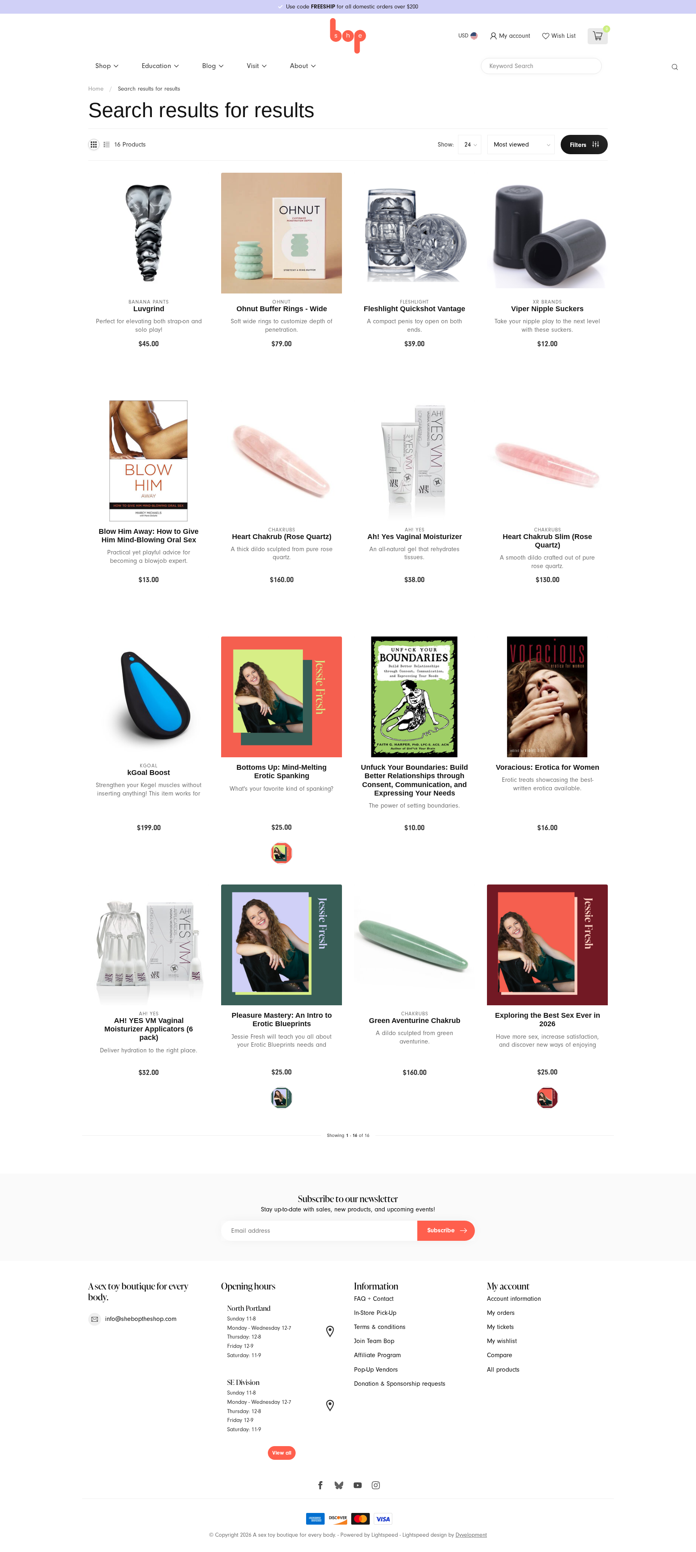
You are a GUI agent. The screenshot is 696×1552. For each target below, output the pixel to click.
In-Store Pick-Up (375, 1312)
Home (96, 88)
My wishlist (502, 1341)
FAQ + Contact (374, 1298)
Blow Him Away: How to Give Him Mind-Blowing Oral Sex (149, 535)
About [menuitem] (299, 66)
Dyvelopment (471, 1534)
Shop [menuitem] (103, 66)
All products (503, 1369)
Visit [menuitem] (253, 66)
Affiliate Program (377, 1355)
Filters (579, 145)
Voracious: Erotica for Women (547, 767)
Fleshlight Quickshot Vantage (414, 309)
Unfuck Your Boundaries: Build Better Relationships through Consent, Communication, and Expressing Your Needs (414, 780)
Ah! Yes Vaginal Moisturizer (414, 537)
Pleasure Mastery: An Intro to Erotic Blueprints (282, 1019)
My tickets (500, 1327)
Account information (514, 1298)
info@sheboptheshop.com (140, 1319)
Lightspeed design (424, 1534)
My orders (501, 1312)
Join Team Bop (374, 1341)
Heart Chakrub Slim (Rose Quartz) (547, 541)
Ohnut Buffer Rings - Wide (281, 309)
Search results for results (149, 88)
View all (281, 1453)
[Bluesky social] (339, 1485)
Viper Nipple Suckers (547, 309)
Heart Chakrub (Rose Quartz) (281, 537)
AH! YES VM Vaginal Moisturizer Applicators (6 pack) (148, 1029)
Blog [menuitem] (209, 66)
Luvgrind (148, 309)
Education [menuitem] (156, 66)
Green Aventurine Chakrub (414, 1021)
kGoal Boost (148, 773)
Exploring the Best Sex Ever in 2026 (547, 1019)
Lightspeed (384, 1534)
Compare (499, 1355)
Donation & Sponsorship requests (399, 1383)
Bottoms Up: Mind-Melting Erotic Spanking (281, 771)
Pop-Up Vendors (376, 1369)
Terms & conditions (380, 1327)
